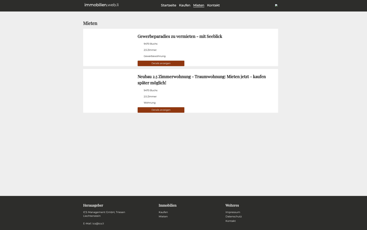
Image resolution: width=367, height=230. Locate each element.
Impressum (233, 212)
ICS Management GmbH (99, 212)
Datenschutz (234, 216)
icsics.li (98, 223)
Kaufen (184, 5)
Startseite (168, 5)
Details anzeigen (161, 63)
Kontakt (213, 5)
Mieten (198, 5)
